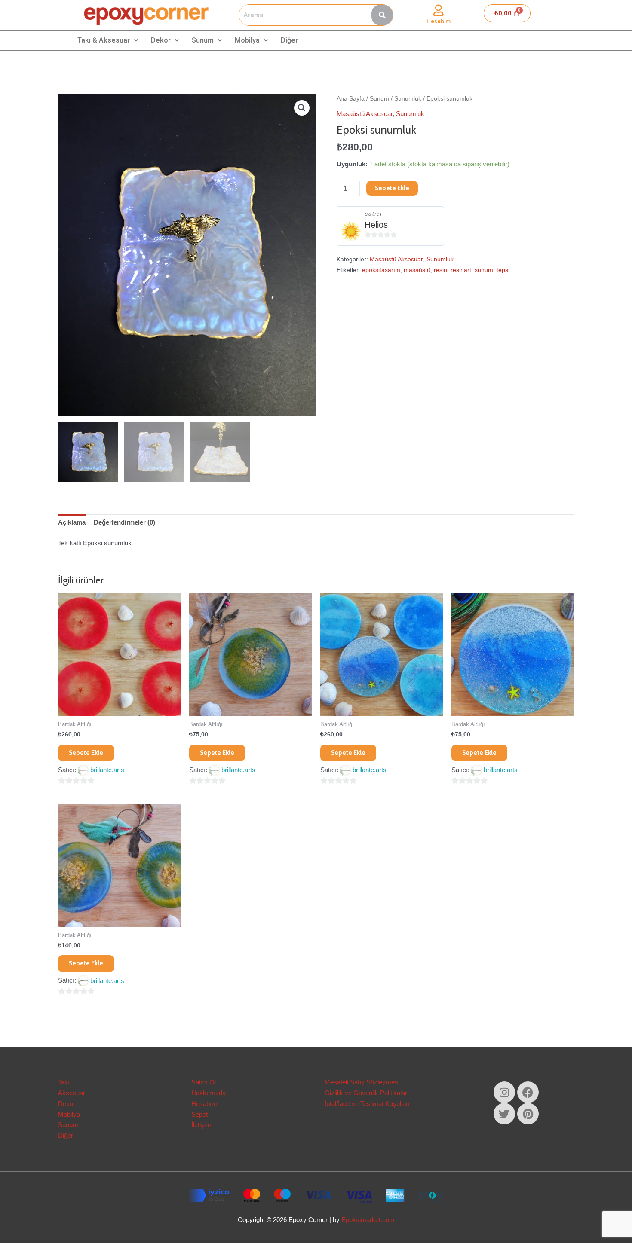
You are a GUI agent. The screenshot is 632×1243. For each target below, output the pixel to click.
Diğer (289, 40)
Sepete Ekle (392, 188)
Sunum (203, 40)
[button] (302, 108)
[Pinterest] (528, 1113)
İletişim (201, 1124)
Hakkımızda (208, 1092)
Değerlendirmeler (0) (124, 522)
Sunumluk (407, 98)
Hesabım (438, 21)
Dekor (161, 40)
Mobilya (247, 40)
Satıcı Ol (203, 1082)
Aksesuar (71, 1092)
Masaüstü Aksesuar (365, 113)
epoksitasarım (381, 270)
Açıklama (72, 522)
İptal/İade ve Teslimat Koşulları (367, 1103)
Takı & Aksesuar (103, 40)
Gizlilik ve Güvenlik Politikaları (367, 1092)
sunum (484, 270)
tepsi (503, 270)
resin (440, 270)
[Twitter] (504, 1113)
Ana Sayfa (351, 98)
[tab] (72, 522)
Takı (64, 1082)
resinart (461, 270)
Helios (376, 224)
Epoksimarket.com (368, 1219)
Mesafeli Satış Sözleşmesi (362, 1082)
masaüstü (417, 270)
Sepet (199, 1114)
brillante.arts (107, 769)
